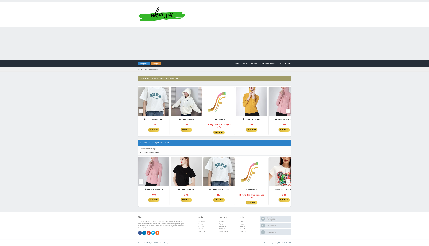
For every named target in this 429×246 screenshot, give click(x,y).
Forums (245, 64)
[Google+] (149, 233)
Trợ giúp (288, 64)
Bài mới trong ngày (151, 69)
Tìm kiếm (254, 64)
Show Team (223, 231)
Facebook (243, 221)
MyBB (148, 243)
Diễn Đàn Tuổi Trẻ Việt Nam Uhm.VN (152, 78)
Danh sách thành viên (268, 64)
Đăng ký (156, 64)
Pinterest (243, 231)
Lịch (280, 64)
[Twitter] (153, 233)
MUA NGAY (154, 130)
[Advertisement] (214, 43)
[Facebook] (140, 233)
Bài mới (140, 69)
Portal (237, 64)
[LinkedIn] (144, 233)
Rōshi (280, 243)
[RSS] (157, 233)
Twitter (242, 224)
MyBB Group (164, 243)
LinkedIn (243, 229)
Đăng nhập (143, 64)
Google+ (243, 226)
